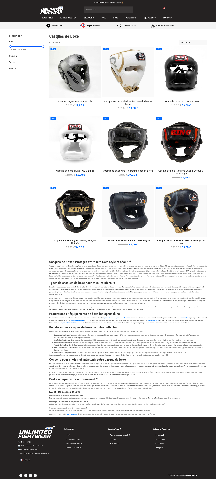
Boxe (115, 18)
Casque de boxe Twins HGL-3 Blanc (75, 171)
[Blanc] (128, 99)
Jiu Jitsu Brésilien (67, 18)
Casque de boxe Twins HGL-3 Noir (181, 101)
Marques (167, 18)
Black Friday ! (48, 18)
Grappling (89, 18)
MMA (104, 18)
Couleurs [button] (13, 56)
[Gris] (75, 96)
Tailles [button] (12, 62)
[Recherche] (130, 9)
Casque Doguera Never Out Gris (75, 101)
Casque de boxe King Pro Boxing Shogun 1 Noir (128, 171)
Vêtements (131, 18)
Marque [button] (12, 68)
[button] (72, 105)
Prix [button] (11, 41)
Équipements (150, 18)
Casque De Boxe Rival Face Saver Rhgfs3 (128, 240)
